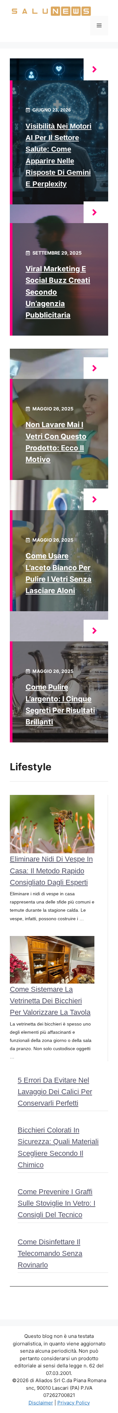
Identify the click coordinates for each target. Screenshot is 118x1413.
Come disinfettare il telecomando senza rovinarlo (50, 1253)
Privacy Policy (73, 1403)
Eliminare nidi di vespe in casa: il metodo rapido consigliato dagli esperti (51, 870)
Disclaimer (41, 1403)
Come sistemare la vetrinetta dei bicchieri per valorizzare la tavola (50, 1000)
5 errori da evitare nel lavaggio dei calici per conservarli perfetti (55, 1091)
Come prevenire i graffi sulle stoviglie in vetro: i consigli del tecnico (56, 1203)
